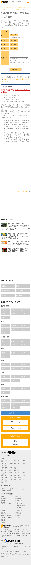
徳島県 (3, 388)
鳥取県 (23, 376)
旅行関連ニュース (5, 489)
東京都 (3, 325)
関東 (2, 463)
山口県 (13, 380)
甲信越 (2, 467)
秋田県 (13, 313)
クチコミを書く (17, 422)
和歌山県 (23, 368)
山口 (24, 475)
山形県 (23, 313)
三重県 (3, 356)
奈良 (19, 472)
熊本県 (3, 404)
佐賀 (10, 479)
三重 (19, 470)
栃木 (2, 465)
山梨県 (13, 341)
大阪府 (13, 365)
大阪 (6, 472)
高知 (19, 477)
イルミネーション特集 (6, 517)
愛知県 (3, 353)
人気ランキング (15, 489)
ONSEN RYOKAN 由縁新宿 (14, 9)
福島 (2, 462)
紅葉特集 (3, 519)
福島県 (3, 317)
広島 (10, 475)
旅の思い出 (3, 7)
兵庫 (10, 472)
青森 (6, 460)
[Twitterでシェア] (14, 452)
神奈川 (11, 463)
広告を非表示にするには (23, 191)
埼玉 (19, 463)
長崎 (15, 479)
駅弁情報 (18, 515)
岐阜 (15, 470)
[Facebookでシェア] (10, 452)
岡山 (6, 475)
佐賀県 (13, 400)
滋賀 (24, 472)
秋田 (19, 460)
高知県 (3, 392)
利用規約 (16, 546)
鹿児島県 (4, 407)
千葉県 (23, 325)
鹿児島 (7, 481)
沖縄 (2, 482)
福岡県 (3, 400)
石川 (10, 468)
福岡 (6, 479)
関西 (2, 472)
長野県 (23, 341)
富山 (6, 468)
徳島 (6, 477)
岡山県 (13, 376)
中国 (2, 475)
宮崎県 (23, 404)
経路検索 (3, 500)
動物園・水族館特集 (6, 515)
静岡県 (13, 353)
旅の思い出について (7, 546)
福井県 (23, 344)
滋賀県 (3, 368)
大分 (24, 479)
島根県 (3, 380)
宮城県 (3, 313)
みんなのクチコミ (25, 489)
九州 (2, 479)
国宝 (17, 286)
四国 (2, 477)
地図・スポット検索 (6, 503)
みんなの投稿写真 (6, 490)
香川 (10, 477)
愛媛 (15, 477)
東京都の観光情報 (18, 7)
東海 (2, 470)
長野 (10, 467)
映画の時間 (18, 512)
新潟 (15, 467)
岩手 (10, 460)
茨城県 (13, 329)
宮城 (15, 460)
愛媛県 (23, 388)
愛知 (6, 470)
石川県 (13, 344)
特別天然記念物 (6, 290)
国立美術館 (19, 295)
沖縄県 (13, 407)
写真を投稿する (17, 428)
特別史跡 (4, 295)
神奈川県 (13, 325)
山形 (24, 460)
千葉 (15, 463)
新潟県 (3, 341)
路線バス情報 (19, 502)
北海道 (3, 310)
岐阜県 (23, 353)
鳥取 (15, 475)
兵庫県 (23, 365)
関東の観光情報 (10, 7)
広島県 (3, 376)
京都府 (3, 365)
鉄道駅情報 (18, 498)
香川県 (13, 388)
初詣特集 (3, 520)
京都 (15, 472)
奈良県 (13, 368)
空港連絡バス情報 (20, 505)
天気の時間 (18, 514)
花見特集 (3, 512)
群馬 (6, 465)
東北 (2, 460)
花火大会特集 (4, 514)
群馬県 (3, 332)
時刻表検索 (4, 498)
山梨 (6, 467)
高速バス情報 (19, 503)
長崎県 (23, 400)
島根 (19, 475)
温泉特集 (3, 522)
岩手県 (23, 310)
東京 (6, 463)
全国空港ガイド (20, 507)
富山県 (3, 344)
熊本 (19, 479)
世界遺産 (4, 286)
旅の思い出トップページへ (15, 413)
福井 (15, 468)
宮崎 (2, 481)
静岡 (10, 470)
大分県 (13, 404)
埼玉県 (3, 329)
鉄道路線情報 (19, 500)
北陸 (2, 468)
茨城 (24, 463)
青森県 (13, 310)
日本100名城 (20, 290)
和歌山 (2, 474)
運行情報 (3, 502)
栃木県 (23, 329)
